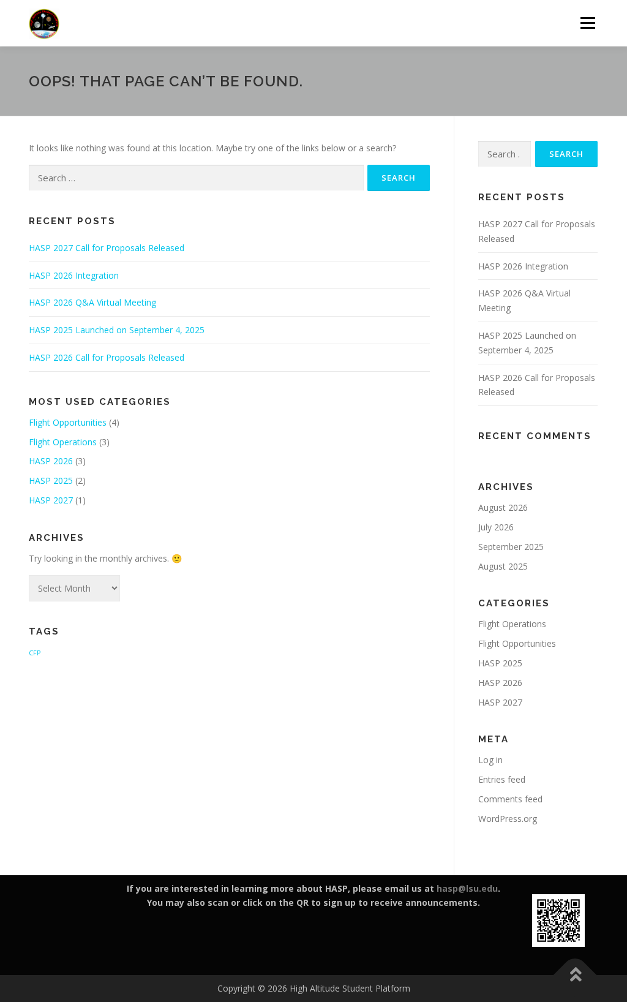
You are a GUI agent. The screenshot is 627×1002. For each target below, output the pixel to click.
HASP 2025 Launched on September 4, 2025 (117, 330)
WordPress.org (507, 818)
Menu (587, 23)
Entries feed (501, 779)
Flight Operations (63, 442)
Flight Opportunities (68, 422)
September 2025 (511, 546)
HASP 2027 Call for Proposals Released (106, 248)
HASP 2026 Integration (74, 275)
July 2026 (496, 527)
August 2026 (503, 507)
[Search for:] (196, 178)
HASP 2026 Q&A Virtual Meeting (92, 302)
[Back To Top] (575, 975)
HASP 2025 (51, 480)
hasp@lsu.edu (467, 888)
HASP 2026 (51, 461)
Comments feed (510, 799)
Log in (490, 760)
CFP (34, 653)
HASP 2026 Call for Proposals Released (106, 357)
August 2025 (503, 566)
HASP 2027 (51, 500)
